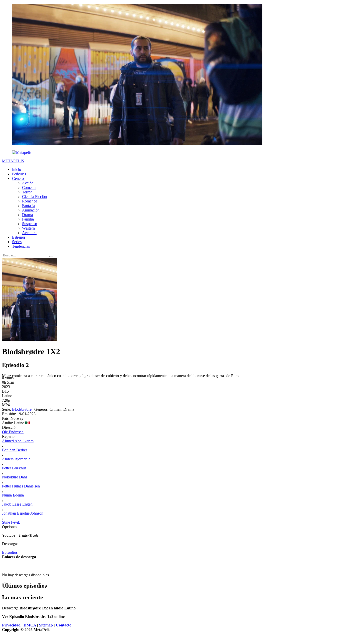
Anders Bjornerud (16, 459)
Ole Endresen (13, 432)
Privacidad (11, 625)
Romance (29, 201)
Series (17, 242)
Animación (31, 210)
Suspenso (29, 224)
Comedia (29, 187)
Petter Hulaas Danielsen (21, 486)
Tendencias (21, 246)
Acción (28, 183)
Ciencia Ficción (34, 196)
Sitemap (46, 625)
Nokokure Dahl (14, 477)
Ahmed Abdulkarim (18, 441)
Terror (27, 192)
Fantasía (28, 205)
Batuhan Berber (14, 450)
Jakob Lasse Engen (17, 504)
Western (28, 228)
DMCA (30, 625)
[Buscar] (51, 256)
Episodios (10, 552)
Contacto (63, 625)
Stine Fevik (11, 522)
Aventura (29, 233)
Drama (27, 215)
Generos (18, 178)
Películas (19, 174)
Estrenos (19, 237)
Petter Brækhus (14, 468)
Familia (28, 219)
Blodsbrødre (22, 409)
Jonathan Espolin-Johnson (22, 513)
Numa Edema (13, 495)
